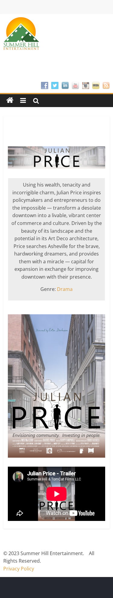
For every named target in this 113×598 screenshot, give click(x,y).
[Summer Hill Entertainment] (10, 100)
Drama (65, 289)
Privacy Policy (18, 568)
